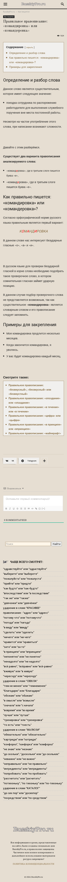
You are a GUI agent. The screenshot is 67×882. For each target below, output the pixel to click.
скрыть (29, 47)
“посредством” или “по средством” (25, 798)
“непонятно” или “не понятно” (22, 656)
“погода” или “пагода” (16, 622)
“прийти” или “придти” (17, 583)
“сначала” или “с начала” (18, 705)
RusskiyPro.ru (9, 11)
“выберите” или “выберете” (20, 574)
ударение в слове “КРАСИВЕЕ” (21, 608)
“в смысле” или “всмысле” (19, 700)
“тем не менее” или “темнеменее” (24, 686)
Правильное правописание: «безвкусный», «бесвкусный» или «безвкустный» (30, 389)
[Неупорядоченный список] (25, 508)
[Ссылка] (36, 508)
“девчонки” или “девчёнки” (20, 603)
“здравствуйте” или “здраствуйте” (25, 569)
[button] (5, 4)
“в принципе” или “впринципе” (22, 651)
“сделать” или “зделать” (18, 632)
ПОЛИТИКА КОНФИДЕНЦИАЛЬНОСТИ (33, 863)
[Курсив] (10, 508)
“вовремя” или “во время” (19, 710)
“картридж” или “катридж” (20, 739)
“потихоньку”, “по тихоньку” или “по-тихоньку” (33, 783)
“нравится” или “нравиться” (20, 642)
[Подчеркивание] (13, 508)
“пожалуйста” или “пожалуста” (22, 578)
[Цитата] (28, 508)
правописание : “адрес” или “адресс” (26, 613)
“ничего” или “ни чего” (17, 637)
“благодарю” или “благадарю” (22, 690)
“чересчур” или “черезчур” (20, 676)
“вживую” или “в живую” (18, 671)
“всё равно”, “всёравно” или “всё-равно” (28, 666)
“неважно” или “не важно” (19, 759)
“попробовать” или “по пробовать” (25, 773)
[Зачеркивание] (17, 508)
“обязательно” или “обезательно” (24, 734)
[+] (43, 508)
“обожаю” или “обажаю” (18, 695)
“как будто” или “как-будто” (20, 588)
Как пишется (23, 11)
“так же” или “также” (16, 598)
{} (40, 508)
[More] (44, 461)
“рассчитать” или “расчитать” (22, 778)
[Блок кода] (32, 508)
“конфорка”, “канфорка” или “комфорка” (28, 744)
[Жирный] (6, 508)
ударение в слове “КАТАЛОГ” (21, 788)
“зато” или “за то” (14, 647)
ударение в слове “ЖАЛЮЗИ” (21, 729)
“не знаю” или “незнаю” (18, 749)
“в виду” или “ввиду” (15, 627)
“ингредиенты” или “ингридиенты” (25, 768)
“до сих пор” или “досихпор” (20, 793)
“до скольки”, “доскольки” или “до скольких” (31, 754)
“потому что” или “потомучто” (22, 617)
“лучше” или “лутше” (16, 715)
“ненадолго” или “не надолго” (22, 661)
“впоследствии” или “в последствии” (26, 593)
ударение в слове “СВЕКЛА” (20, 681)
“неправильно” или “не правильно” (25, 764)
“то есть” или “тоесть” (17, 725)
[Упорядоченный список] (21, 508)
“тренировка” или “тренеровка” (23, 720)
